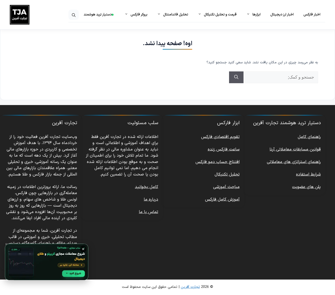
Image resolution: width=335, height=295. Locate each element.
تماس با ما (148, 212)
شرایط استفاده (308, 174)
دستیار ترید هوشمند (98, 14)
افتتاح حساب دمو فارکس (217, 162)
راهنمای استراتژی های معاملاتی (294, 162)
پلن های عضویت (306, 187)
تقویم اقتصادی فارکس (220, 137)
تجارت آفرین (190, 287)
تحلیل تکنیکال (227, 174)
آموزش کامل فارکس (222, 199)
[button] (73, 15)
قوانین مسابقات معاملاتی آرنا (295, 149)
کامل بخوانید (146, 187)
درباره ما (151, 199)
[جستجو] (236, 77)
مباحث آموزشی (226, 187)
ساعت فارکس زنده (224, 149)
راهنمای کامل (309, 137)
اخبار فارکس (311, 14)
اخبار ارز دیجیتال (282, 14)
